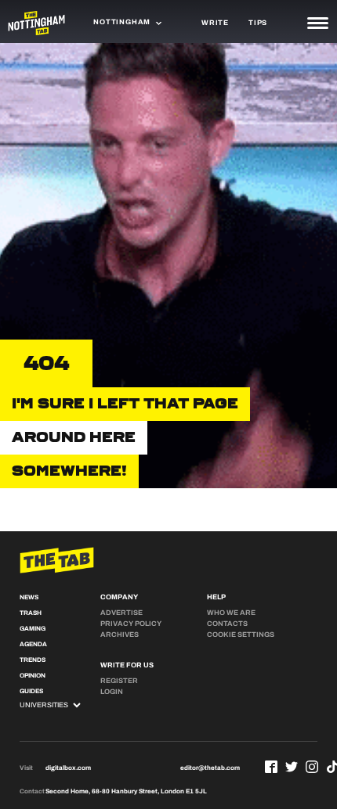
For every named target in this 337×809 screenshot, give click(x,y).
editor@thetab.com (210, 767)
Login (111, 692)
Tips (257, 23)
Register (119, 681)
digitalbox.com (68, 767)
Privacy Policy (130, 623)
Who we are (231, 613)
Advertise (121, 613)
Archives (119, 634)
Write (215, 23)
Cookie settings (240, 634)
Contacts (227, 623)
